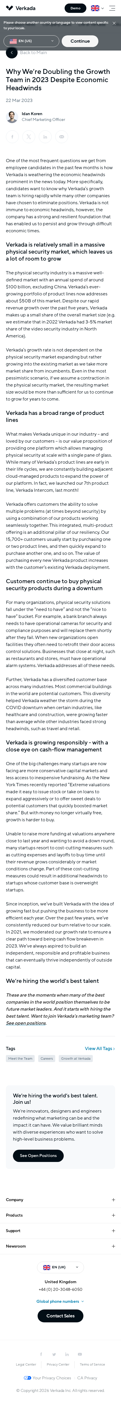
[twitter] (54, 1354)
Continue (80, 41)
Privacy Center (58, 1364)
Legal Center (26, 1364)
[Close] (114, 23)
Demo (75, 8)
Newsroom (16, 1246)
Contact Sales (60, 1316)
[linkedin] (45, 136)
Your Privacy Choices (52, 1378)
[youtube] (80, 1354)
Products (14, 1215)
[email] (61, 136)
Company (14, 1200)
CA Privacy (87, 1378)
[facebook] (12, 136)
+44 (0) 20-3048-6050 (61, 1289)
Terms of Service (92, 1364)
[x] (28, 136)
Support (13, 1231)
